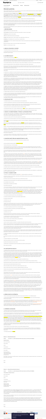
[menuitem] (7, 5)
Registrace (41, 0)
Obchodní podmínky (6, 0)
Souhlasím (31, 414)
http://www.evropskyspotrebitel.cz (37, 303)
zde (34, 18)
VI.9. (31, 289)
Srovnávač (16, 10)
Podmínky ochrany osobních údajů (13, 0)
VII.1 (28, 189)
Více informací (19, 415)
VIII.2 (15, 280)
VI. (24, 153)
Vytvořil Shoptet (40, 418)
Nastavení (14, 417)
